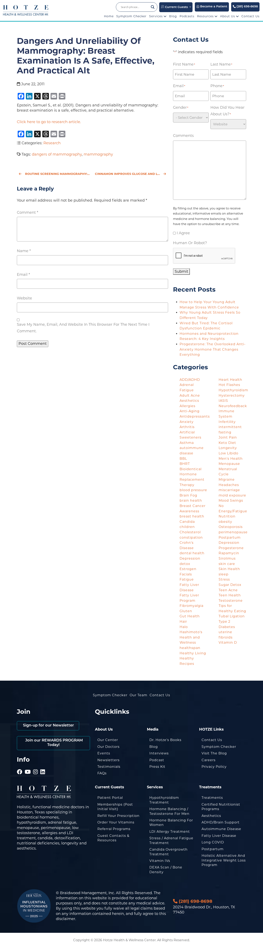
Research (52, 143)
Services (156, 16)
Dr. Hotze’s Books (165, 740)
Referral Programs (113, 829)
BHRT (185, 464)
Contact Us (250, 16)
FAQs (102, 773)
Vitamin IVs (159, 861)
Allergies (187, 406)
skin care (227, 564)
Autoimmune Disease (221, 829)
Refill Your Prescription (118, 816)
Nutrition (227, 516)
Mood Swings (231, 500)
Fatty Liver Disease (219, 836)
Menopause (229, 464)
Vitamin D (228, 642)
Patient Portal (110, 798)
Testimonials (108, 767)
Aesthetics (189, 401)
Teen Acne (228, 590)
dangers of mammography (57, 154)
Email (23, 274)
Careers (209, 760)
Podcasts (187, 16)
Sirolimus (227, 558)
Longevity (228, 448)
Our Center (107, 740)
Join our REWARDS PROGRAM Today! (53, 743)
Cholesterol (190, 532)
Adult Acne (190, 395)
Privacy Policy (214, 767)
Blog (173, 16)
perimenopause (233, 532)
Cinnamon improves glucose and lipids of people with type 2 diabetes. (131, 174)
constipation (191, 537)
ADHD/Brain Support (221, 822)
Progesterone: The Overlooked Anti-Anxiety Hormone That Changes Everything (213, 349)
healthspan (190, 648)
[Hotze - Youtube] (28, 766)
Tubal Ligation (232, 616)
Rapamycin (229, 553)
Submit (181, 271)
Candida (187, 522)
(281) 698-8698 (247, 6)
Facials (186, 574)
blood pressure (193, 490)
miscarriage (229, 490)
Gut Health (190, 616)
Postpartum (213, 849)
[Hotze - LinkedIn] (42, 766)
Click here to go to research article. (49, 122)
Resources (206, 16)
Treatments (212, 798)
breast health (192, 516)
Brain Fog (188, 495)
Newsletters (108, 760)
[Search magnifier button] (153, 7)
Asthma (187, 443)
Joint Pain (228, 437)
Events (103, 753)
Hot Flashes (229, 385)
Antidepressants (195, 416)
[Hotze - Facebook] (19, 766)
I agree (183, 233)
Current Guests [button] (176, 7)
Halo (184, 627)
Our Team (138, 695)
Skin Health (229, 569)
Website (24, 298)
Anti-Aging (190, 411)
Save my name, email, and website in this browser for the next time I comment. (83, 327)
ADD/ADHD (190, 380)
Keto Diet (227, 443)
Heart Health (230, 380)
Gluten (186, 611)
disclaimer (65, 919)
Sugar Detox (230, 585)
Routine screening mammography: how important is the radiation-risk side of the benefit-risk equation (57, 174)
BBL (183, 459)
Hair (183, 622)
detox (185, 564)
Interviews (159, 753)
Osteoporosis (231, 527)
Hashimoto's (191, 632)
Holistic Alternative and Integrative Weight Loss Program (224, 860)
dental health (192, 553)
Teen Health (230, 595)
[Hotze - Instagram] (35, 766)
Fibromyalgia (191, 606)
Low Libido (228, 453)
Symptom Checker (131, 16)
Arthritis (187, 427)
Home (109, 16)
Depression (190, 558)
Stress (224, 579)
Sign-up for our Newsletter (48, 725)
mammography (98, 154)
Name (24, 251)
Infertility (227, 422)
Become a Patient (213, 6)
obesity (225, 522)
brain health (191, 500)
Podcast (156, 760)
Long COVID (213, 842)
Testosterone (231, 601)
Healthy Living (193, 653)
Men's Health (231, 459)
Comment (27, 212)
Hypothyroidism (233, 390)
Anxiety (187, 422)
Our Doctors (108, 747)
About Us (228, 16)
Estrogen (188, 569)
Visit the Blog (214, 753)
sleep (223, 574)
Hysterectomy (232, 395)
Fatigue (187, 579)
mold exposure (232, 495)
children (187, 527)
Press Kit (157, 767)
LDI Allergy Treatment (169, 832)
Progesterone (231, 548)
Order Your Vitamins (115, 822)
